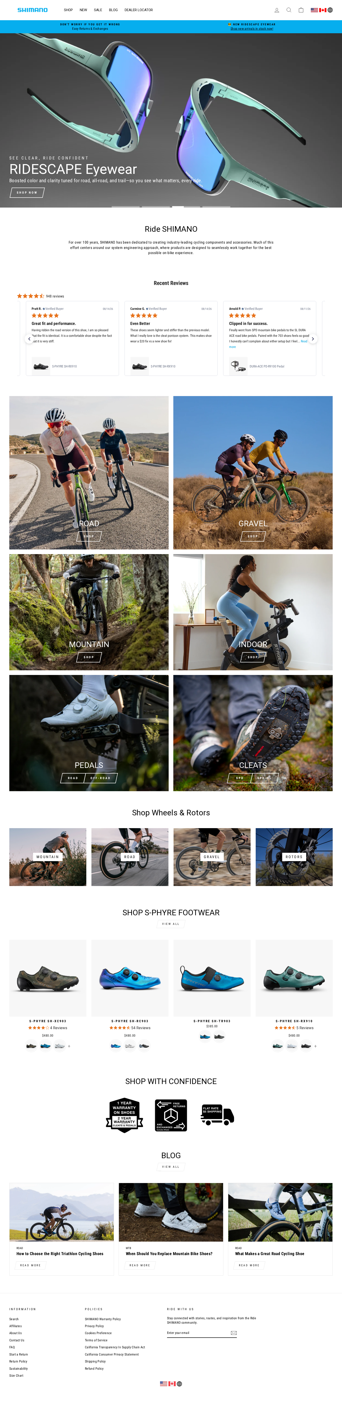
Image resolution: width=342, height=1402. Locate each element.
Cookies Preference (98, 1333)
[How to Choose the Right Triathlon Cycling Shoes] (62, 1212)
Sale (98, 10)
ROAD (73, 778)
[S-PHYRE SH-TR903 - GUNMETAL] (219, 1036)
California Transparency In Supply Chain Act (115, 1347)
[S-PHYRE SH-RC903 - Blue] (116, 1046)
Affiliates (15, 1326)
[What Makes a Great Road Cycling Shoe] (280, 1212)
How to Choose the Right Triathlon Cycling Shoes (60, 1253)
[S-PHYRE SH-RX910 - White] (292, 1046)
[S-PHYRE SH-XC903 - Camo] (31, 1046)
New (83, 10)
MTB (128, 1248)
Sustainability (18, 1368)
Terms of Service (96, 1340)
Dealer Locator (139, 10)
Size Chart (16, 1375)
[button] (29, 339)
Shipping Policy (95, 1361)
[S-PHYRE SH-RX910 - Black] (306, 1046)
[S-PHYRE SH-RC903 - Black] (144, 1046)
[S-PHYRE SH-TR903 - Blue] (205, 1036)
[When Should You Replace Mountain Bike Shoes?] (171, 1212)
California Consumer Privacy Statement (112, 1354)
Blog (113, 10)
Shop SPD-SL (63, 192)
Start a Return (18, 1354)
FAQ (12, 1347)
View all (171, 924)
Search (14, 1319)
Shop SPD (27, 192)
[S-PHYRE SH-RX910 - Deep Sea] (278, 1046)
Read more (30, 1265)
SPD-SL (264, 778)
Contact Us (16, 1340)
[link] (72, 366)
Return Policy (18, 1361)
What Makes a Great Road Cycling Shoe (269, 1253)
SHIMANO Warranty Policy (103, 1319)
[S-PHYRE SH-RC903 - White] (130, 1046)
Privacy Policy (94, 1326)
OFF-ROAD (101, 778)
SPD (240, 778)
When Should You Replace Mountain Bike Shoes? (169, 1253)
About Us (15, 1333)
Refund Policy (94, 1368)
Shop (68, 10)
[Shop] (89, 612)
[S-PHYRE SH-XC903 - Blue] (45, 1046)
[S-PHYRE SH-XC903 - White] (60, 1046)
